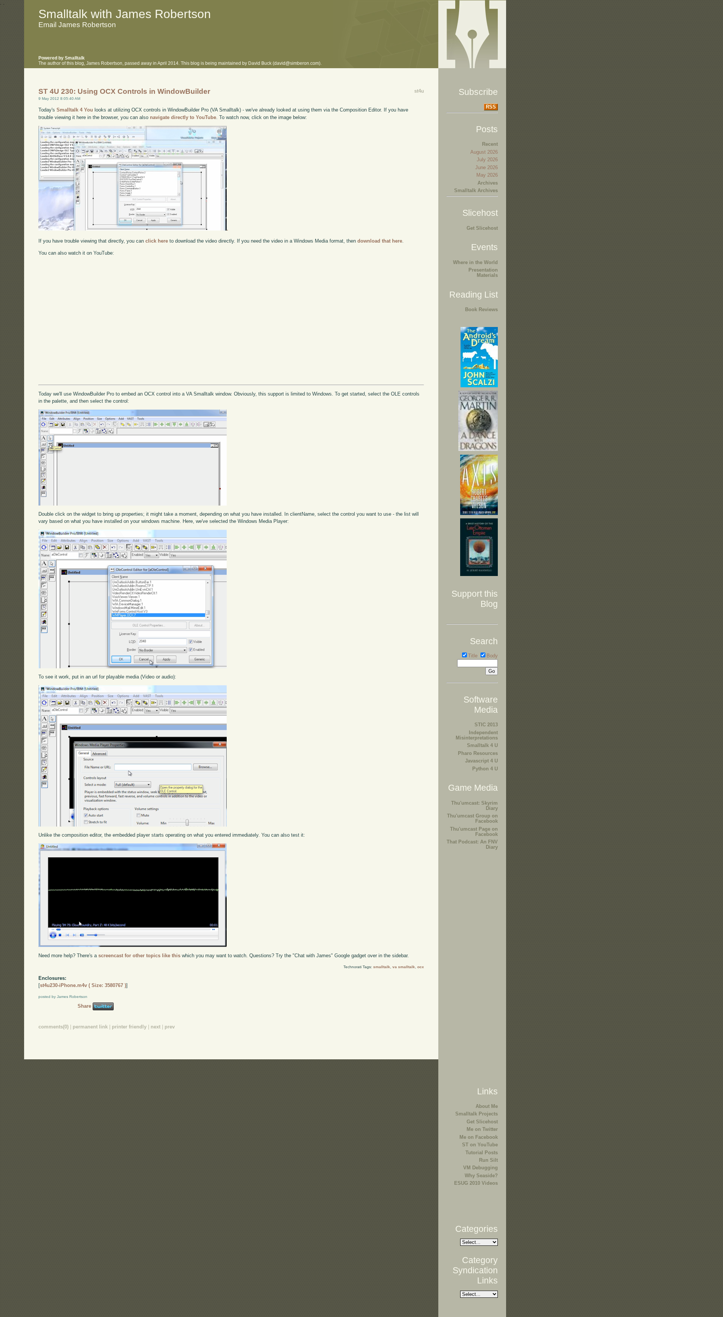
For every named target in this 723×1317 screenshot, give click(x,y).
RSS (491, 107)
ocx (420, 967)
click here (156, 241)
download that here (379, 241)
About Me (487, 1106)
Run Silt (488, 1160)
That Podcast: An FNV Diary (472, 844)
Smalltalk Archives (476, 190)
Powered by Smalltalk (61, 58)
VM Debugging (480, 1167)
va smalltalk (403, 967)
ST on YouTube (480, 1144)
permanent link (90, 1027)
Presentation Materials (483, 272)
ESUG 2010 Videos (476, 1183)
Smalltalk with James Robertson (124, 14)
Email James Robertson (77, 25)
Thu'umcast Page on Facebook (474, 831)
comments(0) (53, 1027)
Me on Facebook (478, 1137)
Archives (487, 183)
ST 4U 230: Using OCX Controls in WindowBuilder (124, 91)
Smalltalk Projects (476, 1114)
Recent (490, 144)
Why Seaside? (481, 1175)
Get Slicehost (482, 228)
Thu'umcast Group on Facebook (472, 818)
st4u (419, 91)
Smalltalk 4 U (482, 745)
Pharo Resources (478, 753)
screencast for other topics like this (139, 955)
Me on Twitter (482, 1129)
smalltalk (381, 967)
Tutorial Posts (481, 1152)
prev (170, 1027)
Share (84, 1006)
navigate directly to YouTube (183, 117)
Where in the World (475, 262)
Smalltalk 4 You (74, 110)
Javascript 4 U (481, 761)
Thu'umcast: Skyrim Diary (474, 805)
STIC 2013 (486, 724)
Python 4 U (485, 769)
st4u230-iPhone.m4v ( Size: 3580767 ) (83, 985)
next (155, 1027)
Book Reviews (481, 309)
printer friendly (129, 1027)
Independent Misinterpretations (477, 735)
